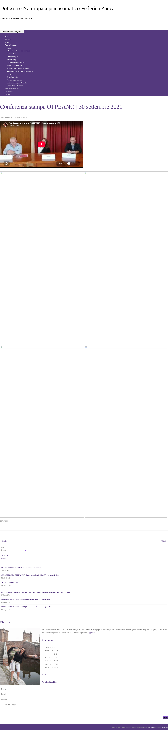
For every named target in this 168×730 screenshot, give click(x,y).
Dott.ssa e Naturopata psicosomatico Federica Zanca (57, 8)
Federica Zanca (21, 117)
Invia (165, 718)
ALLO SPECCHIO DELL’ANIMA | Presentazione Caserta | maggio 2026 (26, 607)
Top (163, 725)
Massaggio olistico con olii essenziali (20, 71)
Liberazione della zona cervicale (18, 51)
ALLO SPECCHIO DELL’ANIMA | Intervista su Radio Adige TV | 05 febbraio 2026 (30, 575)
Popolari (4, 556)
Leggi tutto (91, 633)
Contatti (7, 94)
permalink (4, 521)
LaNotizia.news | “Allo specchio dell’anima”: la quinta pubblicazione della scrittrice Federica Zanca (35, 592)
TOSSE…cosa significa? (9, 582)
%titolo (4, 541)
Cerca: (2, 547)
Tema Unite (150, 727)
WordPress (165, 727)
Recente (4, 559)
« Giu (44, 674)
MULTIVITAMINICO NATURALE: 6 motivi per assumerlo (21, 568)
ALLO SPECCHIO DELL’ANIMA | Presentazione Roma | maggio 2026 (25, 599)
